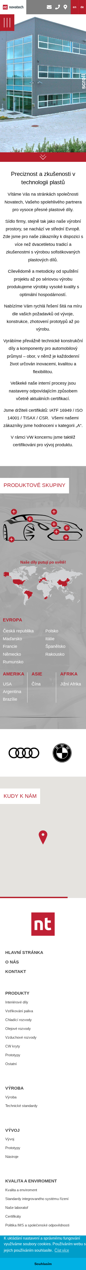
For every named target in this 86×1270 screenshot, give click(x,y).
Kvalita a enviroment (31, 1181)
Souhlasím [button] (43, 1264)
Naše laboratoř (16, 1208)
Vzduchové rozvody (21, 1037)
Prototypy (12, 1055)
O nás (12, 962)
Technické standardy (21, 1106)
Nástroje (11, 1157)
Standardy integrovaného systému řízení (37, 1199)
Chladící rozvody (18, 1020)
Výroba (14, 1088)
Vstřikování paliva (19, 1011)
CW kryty (12, 1046)
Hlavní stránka (24, 952)
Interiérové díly (16, 1002)
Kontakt (15, 971)
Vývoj (12, 1130)
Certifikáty (13, 1216)
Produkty (17, 993)
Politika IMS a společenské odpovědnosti (37, 1225)
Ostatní (11, 1064)
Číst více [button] (61, 1250)
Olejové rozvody (18, 1029)
